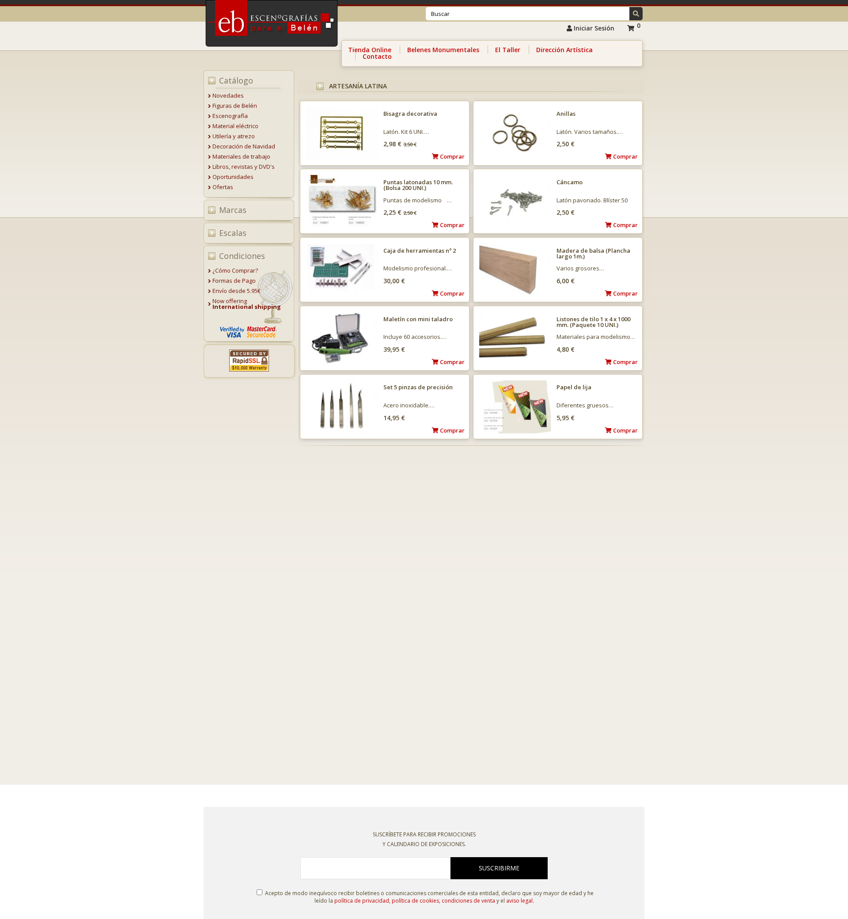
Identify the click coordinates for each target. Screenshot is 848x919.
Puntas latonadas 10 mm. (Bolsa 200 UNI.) (418, 185)
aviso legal (519, 900)
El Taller (507, 50)
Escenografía (230, 116)
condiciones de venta (468, 900)
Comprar (625, 156)
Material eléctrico (235, 126)
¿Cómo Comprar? (235, 270)
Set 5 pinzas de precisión (418, 387)
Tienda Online (369, 50)
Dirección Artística (564, 50)
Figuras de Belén (234, 106)
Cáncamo (569, 182)
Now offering (246, 304)
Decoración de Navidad (243, 146)
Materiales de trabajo (241, 156)
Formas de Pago (234, 281)
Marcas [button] (232, 210)
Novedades (228, 95)
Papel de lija (573, 387)
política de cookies (415, 900)
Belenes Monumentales (443, 50)
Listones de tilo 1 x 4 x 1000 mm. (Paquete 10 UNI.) (593, 322)
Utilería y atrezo (233, 136)
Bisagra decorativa (410, 114)
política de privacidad (361, 900)
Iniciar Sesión (593, 28)
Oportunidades (233, 177)
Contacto (377, 56)
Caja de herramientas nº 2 (419, 250)
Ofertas (222, 187)
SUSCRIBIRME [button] (499, 868)
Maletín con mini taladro (418, 319)
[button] (636, 13)
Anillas (565, 114)
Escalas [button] (232, 233)
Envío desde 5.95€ (236, 291)
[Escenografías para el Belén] (272, 49)
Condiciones (242, 256)
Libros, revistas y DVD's (243, 167)
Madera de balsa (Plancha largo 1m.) (593, 253)
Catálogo (236, 80)
